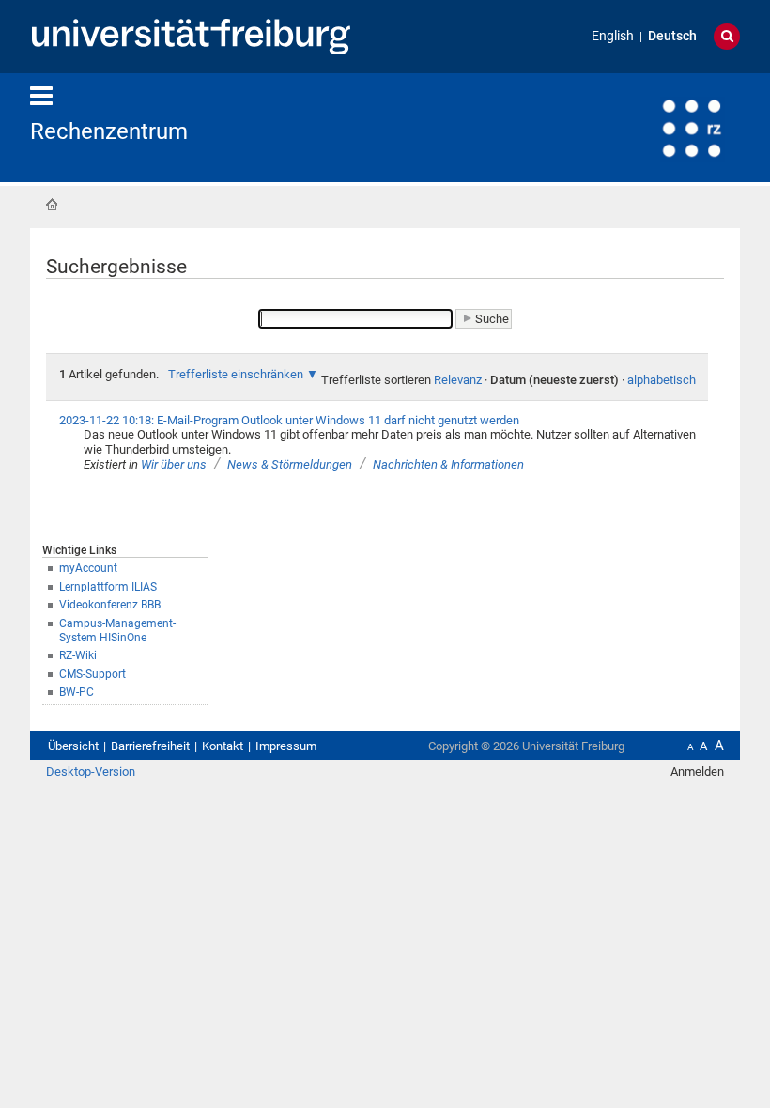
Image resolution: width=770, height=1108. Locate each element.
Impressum (285, 746)
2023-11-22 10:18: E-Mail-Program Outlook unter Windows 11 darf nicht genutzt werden (289, 420)
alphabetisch (661, 380)
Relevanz (458, 380)
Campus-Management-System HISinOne (117, 630)
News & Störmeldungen (289, 464)
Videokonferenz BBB (110, 604)
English (613, 36)
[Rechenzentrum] (648, 126)
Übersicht (73, 746)
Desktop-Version (90, 771)
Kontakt (222, 746)
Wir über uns (174, 464)
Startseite (51, 204)
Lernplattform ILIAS (108, 586)
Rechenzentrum (109, 131)
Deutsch (672, 36)
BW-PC (76, 692)
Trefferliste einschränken (235, 374)
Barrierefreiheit (150, 746)
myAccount (88, 568)
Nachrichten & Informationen (448, 464)
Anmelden (697, 771)
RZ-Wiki (78, 655)
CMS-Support (92, 674)
